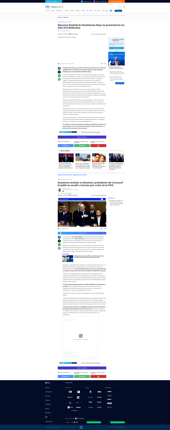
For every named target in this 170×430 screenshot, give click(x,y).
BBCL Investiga (90, 10)
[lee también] (68, 258)
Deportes (72, 10)
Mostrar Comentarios (82, 137)
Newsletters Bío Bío (87, 1)
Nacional (53, 10)
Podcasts (47, 10)
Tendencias (78, 10)
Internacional (59, 10)
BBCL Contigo (97, 10)
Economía (66, 10)
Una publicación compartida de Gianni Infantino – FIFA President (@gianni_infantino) (81, 356)
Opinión (83, 10)
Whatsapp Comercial (95, 422)
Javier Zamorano (66, 188)
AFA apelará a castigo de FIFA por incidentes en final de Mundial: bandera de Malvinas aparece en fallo (89, 256)
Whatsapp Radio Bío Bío (118, 422)
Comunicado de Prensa (65, 31)
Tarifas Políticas (48, 421)
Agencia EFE (69, 193)
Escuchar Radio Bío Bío (117, 1)
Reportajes (48, 412)
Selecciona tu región (52, 1)
